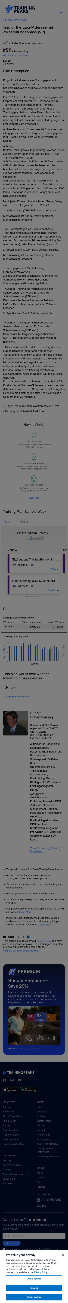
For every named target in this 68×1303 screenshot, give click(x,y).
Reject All (34, 1288)
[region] (34, 1276)
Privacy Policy (40, 1272)
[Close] (62, 1254)
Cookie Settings (34, 1279)
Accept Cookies (34, 1297)
